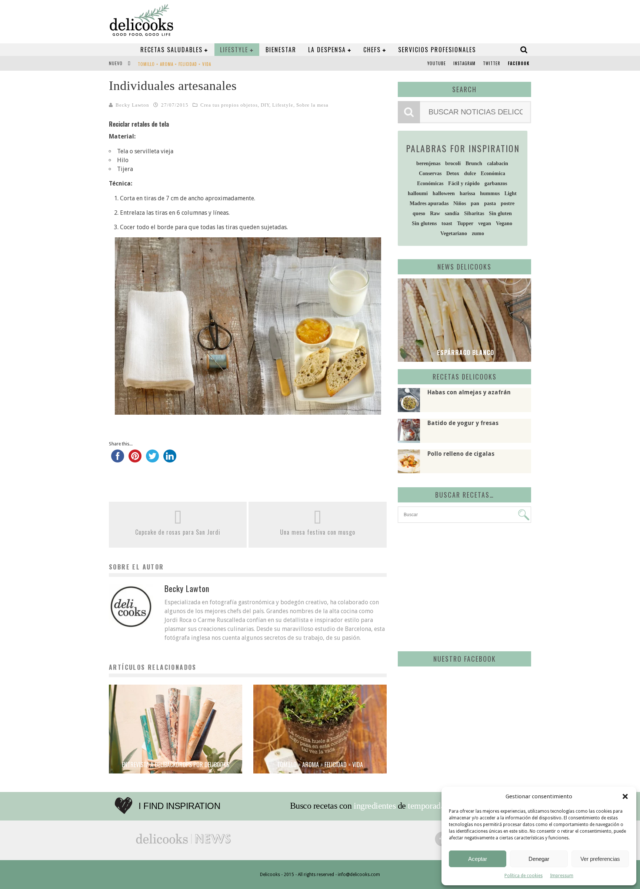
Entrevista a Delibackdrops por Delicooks (175, 764)
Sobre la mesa (312, 105)
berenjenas (428, 163)
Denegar (539, 859)
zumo (478, 233)
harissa (467, 193)
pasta (490, 203)
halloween (444, 193)
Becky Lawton (132, 105)
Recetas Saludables (171, 49)
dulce (470, 173)
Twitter (491, 63)
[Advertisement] (462, 585)
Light (510, 193)
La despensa (327, 49)
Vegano (504, 223)
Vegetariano (453, 233)
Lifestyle (234, 49)
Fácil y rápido (464, 183)
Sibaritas (474, 213)
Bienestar (281, 49)
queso (419, 213)
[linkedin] (170, 459)
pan (475, 203)
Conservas (430, 173)
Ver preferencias (600, 859)
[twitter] (152, 459)
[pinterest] (135, 459)
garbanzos (495, 183)
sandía (452, 213)
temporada (426, 806)
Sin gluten (500, 213)
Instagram (464, 63)
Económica (493, 173)
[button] (625, 796)
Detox (452, 173)
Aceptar (477, 859)
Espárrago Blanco (464, 352)
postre (507, 203)
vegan (484, 223)
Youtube (436, 63)
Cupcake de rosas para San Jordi (177, 532)
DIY (265, 105)
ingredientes (375, 806)
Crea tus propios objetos (229, 105)
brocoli (453, 163)
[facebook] (117, 459)
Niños (459, 203)
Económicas (430, 183)
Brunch (474, 163)
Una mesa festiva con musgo (317, 532)
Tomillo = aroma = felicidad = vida (174, 64)
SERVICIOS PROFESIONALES (437, 49)
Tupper (465, 223)
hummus (490, 193)
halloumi (418, 193)
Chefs (372, 49)
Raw (435, 213)
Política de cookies (523, 875)
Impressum (561, 875)
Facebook (518, 63)
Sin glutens (424, 223)
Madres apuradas (429, 203)
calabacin (497, 163)
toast (446, 223)
